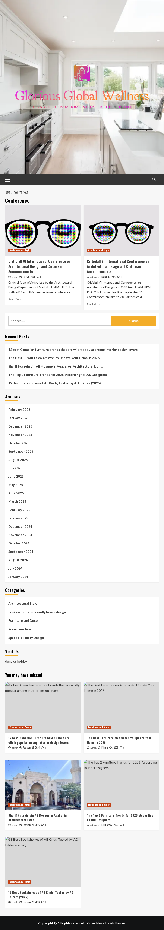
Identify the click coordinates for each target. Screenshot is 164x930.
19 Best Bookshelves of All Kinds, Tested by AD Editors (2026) (54, 383)
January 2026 (18, 418)
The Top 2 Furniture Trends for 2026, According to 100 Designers (57, 375)
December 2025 (20, 426)
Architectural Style (20, 250)
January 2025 (18, 518)
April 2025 (16, 493)
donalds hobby (16, 661)
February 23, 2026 (31, 825)
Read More (14, 299)
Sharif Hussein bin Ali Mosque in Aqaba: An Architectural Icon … (55, 366)
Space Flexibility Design (26, 638)
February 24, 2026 (109, 747)
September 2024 (20, 551)
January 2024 (18, 577)
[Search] (154, 179)
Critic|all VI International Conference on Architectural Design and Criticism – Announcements (39, 266)
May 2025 (15, 485)
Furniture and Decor (23, 620)
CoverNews (96, 923)
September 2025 (20, 451)
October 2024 (18, 543)
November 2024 (20, 535)
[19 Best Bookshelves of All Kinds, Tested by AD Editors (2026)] (43, 862)
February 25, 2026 (31, 747)
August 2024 (18, 560)
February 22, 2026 (31, 902)
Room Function (19, 629)
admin (15, 277)
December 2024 (20, 526)
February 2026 (19, 409)
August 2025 (18, 460)
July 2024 (15, 568)
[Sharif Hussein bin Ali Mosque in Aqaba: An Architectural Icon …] (43, 785)
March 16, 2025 (108, 276)
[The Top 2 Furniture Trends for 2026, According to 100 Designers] (121, 785)
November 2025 (20, 435)
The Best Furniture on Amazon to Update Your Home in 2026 (54, 358)
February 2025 (19, 510)
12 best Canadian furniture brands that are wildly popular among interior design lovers (73, 349)
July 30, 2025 (29, 276)
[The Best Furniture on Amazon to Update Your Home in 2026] (121, 707)
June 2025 (16, 476)
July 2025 (15, 468)
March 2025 (17, 501)
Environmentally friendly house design (37, 612)
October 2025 (18, 443)
